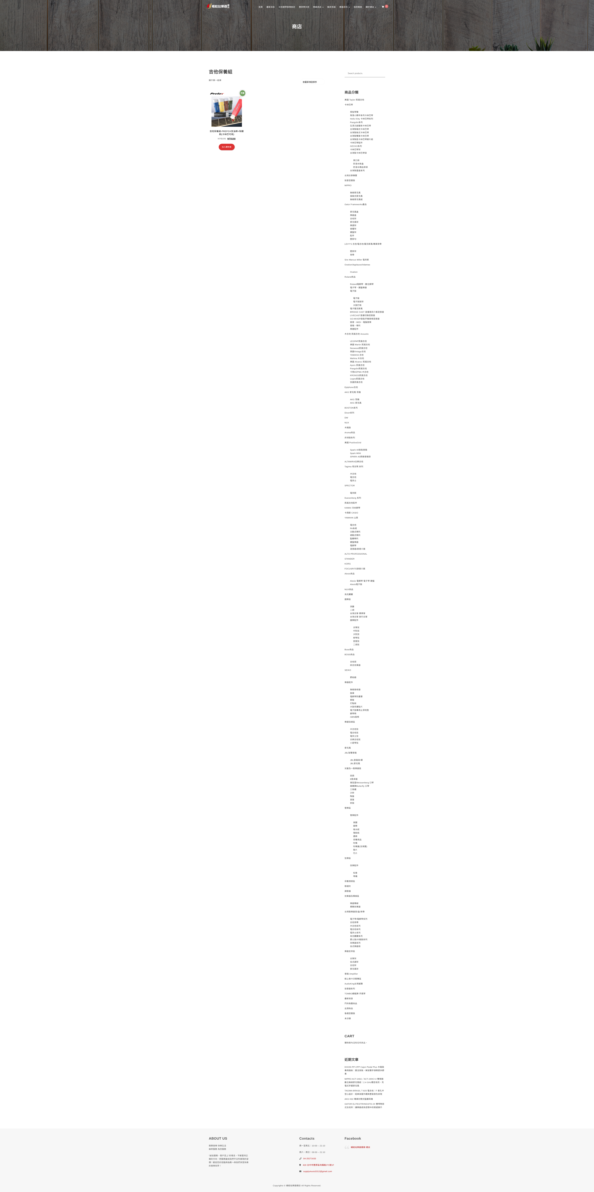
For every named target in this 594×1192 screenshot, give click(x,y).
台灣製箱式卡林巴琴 (359, 129)
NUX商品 (349, 589)
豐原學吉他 (304, 7)
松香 (355, 873)
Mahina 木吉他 (357, 358)
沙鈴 (352, 793)
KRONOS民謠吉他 (359, 375)
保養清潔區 (350, 881)
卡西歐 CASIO (351, 513)
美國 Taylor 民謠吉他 (354, 100)
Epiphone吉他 (351, 387)
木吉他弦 (354, 729)
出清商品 (349, 1008)
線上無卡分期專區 (353, 979)
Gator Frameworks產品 (356, 204)
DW (346, 418)
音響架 (353, 229)
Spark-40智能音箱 (358, 450)
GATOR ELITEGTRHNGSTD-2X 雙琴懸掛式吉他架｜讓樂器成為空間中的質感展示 (364, 1106)
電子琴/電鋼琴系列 (358, 919)
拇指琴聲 (354, 112)
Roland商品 (350, 277)
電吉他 (353, 477)
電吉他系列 (355, 929)
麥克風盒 (354, 212)
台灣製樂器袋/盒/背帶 (355, 912)
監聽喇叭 (354, 538)
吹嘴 (355, 843)
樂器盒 (353, 215)
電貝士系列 (355, 933)
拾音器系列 (350, 989)
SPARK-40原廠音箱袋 (360, 457)
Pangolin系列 (356, 122)
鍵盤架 (353, 232)
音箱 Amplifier (351, 974)
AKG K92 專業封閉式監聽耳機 (359, 1099)
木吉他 (353, 474)
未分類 (348, 1018)
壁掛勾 (353, 239)
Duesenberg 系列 (353, 498)
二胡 (352, 610)
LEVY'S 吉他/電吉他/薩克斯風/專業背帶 (363, 244)
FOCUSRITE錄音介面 (355, 569)
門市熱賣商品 (351, 1003)
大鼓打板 (357, 305)
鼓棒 (352, 693)
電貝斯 (353, 493)
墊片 (355, 850)
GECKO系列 (356, 146)
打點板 (353, 703)
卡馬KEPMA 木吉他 (359, 372)
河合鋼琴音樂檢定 (286, 7)
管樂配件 (354, 815)
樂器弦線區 (350, 722)
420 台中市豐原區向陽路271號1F (318, 1165)
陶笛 (352, 796)
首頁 (260, 7)
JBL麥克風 (355, 763)
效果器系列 (355, 943)
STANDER (350, 559)
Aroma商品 (350, 432)
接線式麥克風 (356, 196)
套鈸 (352, 700)
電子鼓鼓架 (358, 301)
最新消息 (270, 7)
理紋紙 (356, 833)
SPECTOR (350, 485)
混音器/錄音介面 (357, 549)
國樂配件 (354, 620)
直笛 (352, 799)
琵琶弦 (356, 641)
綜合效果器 (355, 665)
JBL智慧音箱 (351, 753)
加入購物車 (227, 147)
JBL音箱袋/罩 (356, 760)
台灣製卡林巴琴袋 (358, 153)
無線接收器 (355, 689)
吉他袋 (353, 662)
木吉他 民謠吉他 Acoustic (357, 334)
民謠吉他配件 (351, 503)
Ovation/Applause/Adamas (357, 265)
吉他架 (353, 218)
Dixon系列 (349, 413)
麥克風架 (354, 222)
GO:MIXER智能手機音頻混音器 (365, 319)
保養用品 (357, 840)
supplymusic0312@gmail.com (317, 1171)
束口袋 (356, 160)
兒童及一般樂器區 (353, 768)
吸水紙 (356, 829)
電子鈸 (356, 298)
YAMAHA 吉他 (357, 355)
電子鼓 (353, 291)
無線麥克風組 (356, 199)
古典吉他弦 (355, 739)
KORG (348, 564)
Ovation (353, 272)
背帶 (352, 255)
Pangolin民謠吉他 (358, 368)
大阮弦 (356, 634)
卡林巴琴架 (355, 149)
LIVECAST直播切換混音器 (362, 315)
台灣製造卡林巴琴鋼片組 (361, 139)
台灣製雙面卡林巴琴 (359, 136)
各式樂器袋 (355, 946)
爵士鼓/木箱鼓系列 (358, 939)
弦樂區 (348, 858)
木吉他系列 (355, 926)
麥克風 (348, 748)
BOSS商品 (350, 654)
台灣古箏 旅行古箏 (358, 617)
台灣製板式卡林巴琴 (359, 132)
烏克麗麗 (349, 594)
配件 (352, 235)
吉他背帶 (354, 922)
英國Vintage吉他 (358, 351)
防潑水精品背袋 (360, 167)
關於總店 (370, 7)
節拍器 (353, 677)
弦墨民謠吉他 (356, 382)
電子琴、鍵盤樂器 (358, 287)
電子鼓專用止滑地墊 (359, 710)
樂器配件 (349, 682)
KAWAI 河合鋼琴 (352, 508)
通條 (355, 836)
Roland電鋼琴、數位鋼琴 (362, 284)
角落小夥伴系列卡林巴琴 (361, 115)
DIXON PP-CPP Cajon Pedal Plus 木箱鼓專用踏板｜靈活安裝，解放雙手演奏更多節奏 (364, 1070)
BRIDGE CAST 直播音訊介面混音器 (367, 312)
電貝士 (353, 480)
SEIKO (348, 670)
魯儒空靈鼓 (350, 1013)
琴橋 (355, 876)
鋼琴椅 (353, 713)
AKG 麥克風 (356, 403)
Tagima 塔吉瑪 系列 (354, 466)
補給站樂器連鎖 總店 (360, 1147)
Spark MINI (355, 453)
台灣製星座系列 (357, 170)
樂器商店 (317, 7)
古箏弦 (356, 627)
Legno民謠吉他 (357, 379)
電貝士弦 (354, 736)
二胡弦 (356, 644)
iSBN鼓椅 (354, 717)
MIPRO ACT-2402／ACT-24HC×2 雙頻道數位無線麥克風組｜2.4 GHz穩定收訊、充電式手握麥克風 (364, 1082)
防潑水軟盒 (358, 164)
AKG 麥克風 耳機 (353, 392)
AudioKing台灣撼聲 (354, 984)
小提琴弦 (354, 743)
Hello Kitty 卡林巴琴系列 (361, 119)
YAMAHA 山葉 (351, 518)
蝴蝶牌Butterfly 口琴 (359, 786)
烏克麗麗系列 (356, 936)
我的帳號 (358, 7)
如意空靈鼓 (350, 180)
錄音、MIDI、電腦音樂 (360, 322)
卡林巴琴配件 (356, 143)
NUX (347, 422)
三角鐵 (353, 789)
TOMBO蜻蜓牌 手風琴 (355, 993)
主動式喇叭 (355, 532)
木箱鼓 (348, 427)
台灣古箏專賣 (351, 175)
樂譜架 (353, 225)
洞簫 (352, 606)
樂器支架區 (350, 951)
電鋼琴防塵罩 (356, 696)
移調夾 (348, 886)
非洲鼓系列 (350, 437)
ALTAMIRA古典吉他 (354, 461)
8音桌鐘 (353, 779)
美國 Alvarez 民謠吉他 (360, 362)
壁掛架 (353, 251)
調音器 (348, 891)
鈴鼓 (352, 803)
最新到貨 (349, 998)
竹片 (355, 853)
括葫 (352, 776)
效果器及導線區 (352, 896)
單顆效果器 (355, 907)
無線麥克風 (355, 193)
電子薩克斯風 (356, 308)
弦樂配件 (354, 865)
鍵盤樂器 (354, 542)
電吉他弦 (354, 733)
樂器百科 (343, 7)
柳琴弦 (356, 638)
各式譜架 (354, 962)
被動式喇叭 (355, 535)
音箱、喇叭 (355, 325)
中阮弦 (356, 631)
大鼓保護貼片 (356, 707)
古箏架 (353, 958)
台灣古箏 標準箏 (357, 613)
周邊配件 (354, 329)
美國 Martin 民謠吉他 (360, 344)
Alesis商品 (350, 574)
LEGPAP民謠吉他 (358, 341)
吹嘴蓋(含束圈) (360, 846)
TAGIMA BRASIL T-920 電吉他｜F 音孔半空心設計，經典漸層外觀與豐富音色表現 (364, 1092)
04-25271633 (309, 1158)
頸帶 (355, 826)
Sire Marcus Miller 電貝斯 (357, 260)
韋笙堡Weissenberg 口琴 (362, 782)
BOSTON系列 (351, 408)
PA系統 (353, 528)
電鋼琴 (353, 545)
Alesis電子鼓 (356, 584)
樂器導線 (354, 903)
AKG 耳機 (354, 399)
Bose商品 (349, 649)
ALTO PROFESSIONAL (356, 554)
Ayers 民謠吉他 (357, 365)
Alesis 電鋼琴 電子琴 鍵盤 (362, 581)
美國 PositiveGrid (353, 442)
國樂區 (348, 599)
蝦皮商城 (331, 7)
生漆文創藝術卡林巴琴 (360, 126)
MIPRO (348, 185)
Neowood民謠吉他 (358, 348)
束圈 (355, 822)
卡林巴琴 (349, 105)
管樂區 (348, 808)
